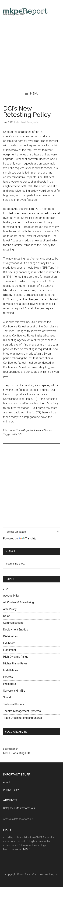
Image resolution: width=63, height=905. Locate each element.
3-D (5, 588)
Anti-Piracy (10, 609)
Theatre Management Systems (22, 711)
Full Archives (16, 731)
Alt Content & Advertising (18, 602)
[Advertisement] (31, 54)
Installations (10, 670)
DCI (20, 434)
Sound (7, 697)
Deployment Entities (15, 629)
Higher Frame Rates (15, 663)
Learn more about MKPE (16, 849)
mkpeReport (31, 11)
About (6, 782)
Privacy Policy (11, 789)
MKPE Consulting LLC (16, 753)
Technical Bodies (13, 704)
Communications (13, 622)
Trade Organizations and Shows (34, 430)
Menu (34, 93)
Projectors (9, 683)
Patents (8, 677)
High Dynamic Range (15, 656)
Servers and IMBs (14, 690)
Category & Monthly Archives (19, 808)
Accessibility (11, 595)
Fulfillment (9, 650)
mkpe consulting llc (46, 874)
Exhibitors (9, 643)
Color (6, 616)
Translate (30, 538)
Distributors (10, 636)
